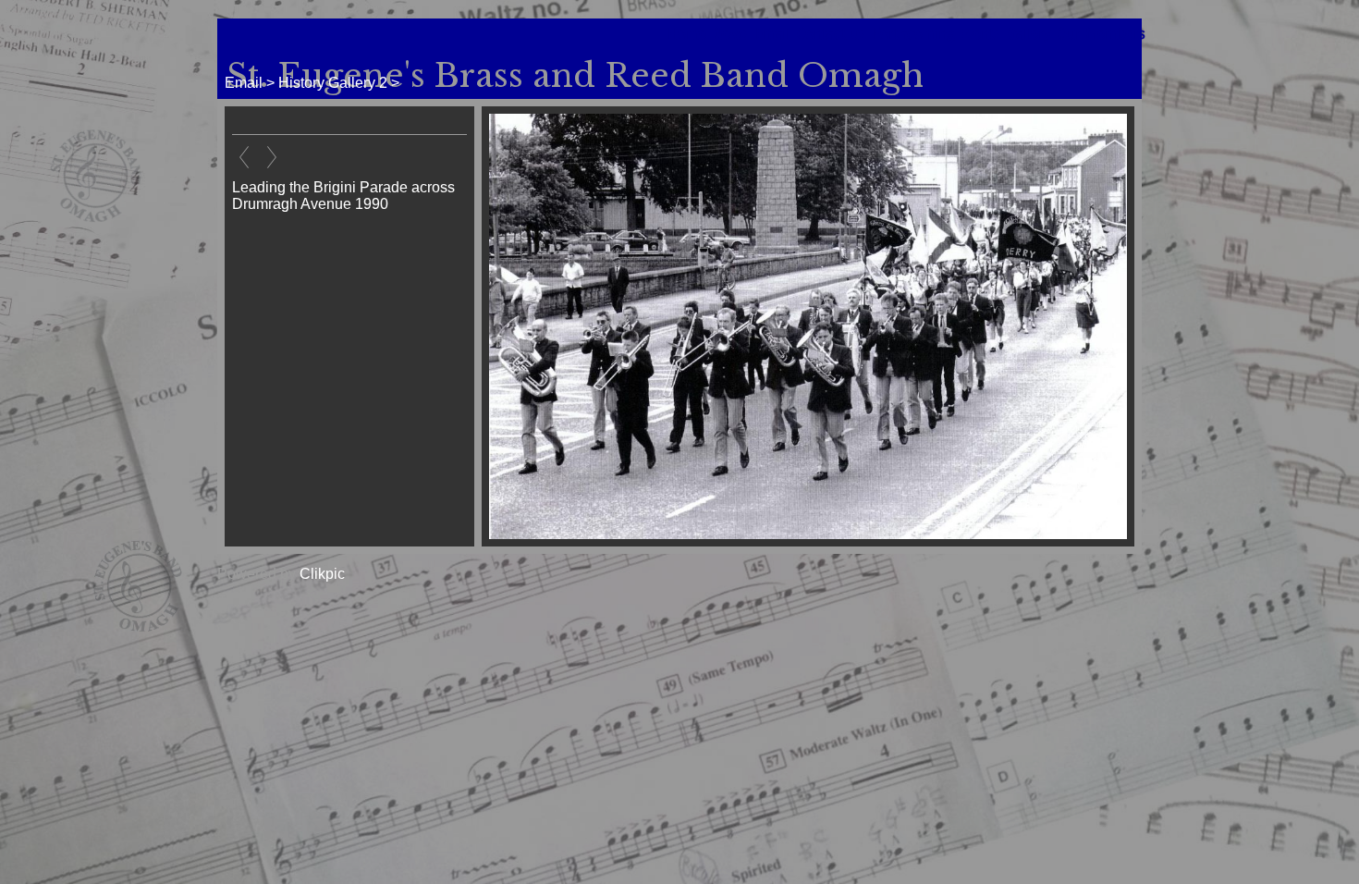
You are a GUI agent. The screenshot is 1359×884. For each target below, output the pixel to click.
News (731, 34)
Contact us (831, 34)
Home (686, 34)
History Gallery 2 (332, 83)
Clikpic (322, 574)
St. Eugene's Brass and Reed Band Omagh (575, 75)
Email (772, 34)
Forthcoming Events (936, 34)
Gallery (1029, 34)
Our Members (1101, 34)
